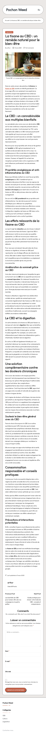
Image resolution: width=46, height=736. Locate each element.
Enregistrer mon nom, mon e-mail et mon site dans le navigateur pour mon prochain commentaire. (21, 683)
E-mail (7, 661)
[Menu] (39, 9)
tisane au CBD (9, 88)
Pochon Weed (16, 10)
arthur (10, 582)
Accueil (7, 20)
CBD (4, 716)
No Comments (30, 48)
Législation (9, 32)
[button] (12, 586)
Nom (7, 651)
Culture (5, 719)
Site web (8, 672)
